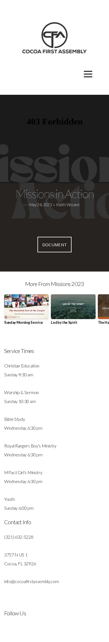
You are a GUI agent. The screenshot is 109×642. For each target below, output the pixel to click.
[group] (26, 311)
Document (54, 244)
